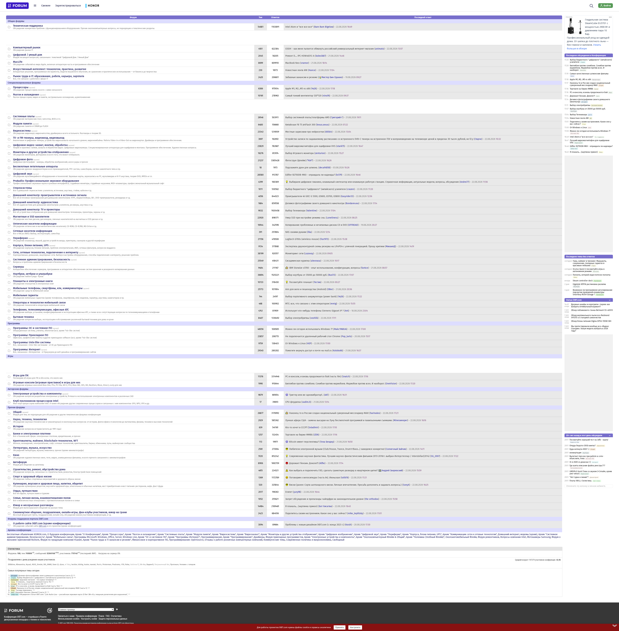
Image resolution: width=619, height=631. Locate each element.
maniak (93, 564)
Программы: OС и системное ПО (32, 328)
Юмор (13, 582)
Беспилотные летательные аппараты (35, 166)
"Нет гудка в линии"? (579, 477)
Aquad (28, 564)
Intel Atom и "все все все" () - (318, 26)
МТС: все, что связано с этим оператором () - (320, 303)
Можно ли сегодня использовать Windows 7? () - (325, 329)
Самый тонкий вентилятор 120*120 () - (317, 95)
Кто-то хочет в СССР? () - (311, 427)
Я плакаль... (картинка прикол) (584, 152)
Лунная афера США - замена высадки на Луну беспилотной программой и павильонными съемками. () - (355, 420)
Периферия (20, 238)
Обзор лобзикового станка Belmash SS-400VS (592, 310)
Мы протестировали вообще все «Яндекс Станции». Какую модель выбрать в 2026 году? (590, 328)
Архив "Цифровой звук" (366, 534)
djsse (62, 564)
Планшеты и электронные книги (33, 281)
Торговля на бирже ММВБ (581, 89)
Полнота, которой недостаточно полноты (591, 275)
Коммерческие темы (274, 539)
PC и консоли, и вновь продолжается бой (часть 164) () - (326, 376)
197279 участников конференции (542, 559)
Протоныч (174, 564)
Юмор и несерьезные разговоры (33, 505)
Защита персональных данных (112, 618)
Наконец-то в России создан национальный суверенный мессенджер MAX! (590, 84)
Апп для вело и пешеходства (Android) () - (318, 289)
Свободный (338, 539)
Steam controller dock (583, 281)
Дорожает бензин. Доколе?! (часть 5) (30, 592)
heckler (74, 564)
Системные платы (24, 116)
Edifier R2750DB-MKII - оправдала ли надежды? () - (322, 174)
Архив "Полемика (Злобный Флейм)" (425, 537)
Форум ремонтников (488, 537)
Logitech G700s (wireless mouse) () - (316, 239)
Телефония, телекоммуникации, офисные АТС (41, 309)
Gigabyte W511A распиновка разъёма (589, 284)
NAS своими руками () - (307, 232)
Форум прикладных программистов (284, 537)
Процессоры (20, 87)
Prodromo (116, 564)
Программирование (211, 537)
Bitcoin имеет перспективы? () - (321, 441)
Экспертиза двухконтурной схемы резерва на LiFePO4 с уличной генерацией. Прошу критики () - (349, 246)
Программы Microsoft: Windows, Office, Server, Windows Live (105, 537)
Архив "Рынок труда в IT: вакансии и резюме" (107, 539)
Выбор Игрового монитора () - (314, 153)
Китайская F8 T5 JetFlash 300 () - (316, 124)
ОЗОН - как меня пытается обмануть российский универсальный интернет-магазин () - (344, 48)
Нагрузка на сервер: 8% (109, 553)
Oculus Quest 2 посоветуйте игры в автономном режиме (588, 270)
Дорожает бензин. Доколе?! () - (316, 463)
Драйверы (259, 537)
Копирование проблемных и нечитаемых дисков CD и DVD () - (331, 225)
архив (31, 88)
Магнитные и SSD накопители (31, 216)
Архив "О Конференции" (88, 534)
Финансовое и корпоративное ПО (150, 539)
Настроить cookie (89, 618)
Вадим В (150, 564)
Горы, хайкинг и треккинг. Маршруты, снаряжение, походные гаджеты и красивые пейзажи (590, 263)
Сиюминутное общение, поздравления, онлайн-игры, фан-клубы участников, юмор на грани (70, 512)
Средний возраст (521, 559)
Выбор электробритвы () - (310, 318)
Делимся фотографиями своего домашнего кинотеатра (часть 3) (45, 576)
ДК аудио (14, 576)
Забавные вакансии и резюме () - (323, 77)
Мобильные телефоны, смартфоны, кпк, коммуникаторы (48, 288)
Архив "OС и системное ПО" (152, 537)
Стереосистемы (22, 187)
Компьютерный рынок (26, 47)
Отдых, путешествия (25, 490)
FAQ (107, 615)
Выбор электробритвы (580, 105)
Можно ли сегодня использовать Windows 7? (590, 131)
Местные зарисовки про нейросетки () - (318, 131)
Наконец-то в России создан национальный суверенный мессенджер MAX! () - (343, 413)
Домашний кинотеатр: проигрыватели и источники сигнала (50, 195)
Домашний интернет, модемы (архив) (517, 534)
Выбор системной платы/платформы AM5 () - (323, 117)
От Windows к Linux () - (307, 343)
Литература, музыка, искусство (32, 447)
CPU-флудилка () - (307, 402)
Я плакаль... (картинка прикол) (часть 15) (33, 582)
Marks (99, 564)
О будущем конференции (60, 534)
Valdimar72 (134, 564)
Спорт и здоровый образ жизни (32, 476)
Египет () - (302, 492)
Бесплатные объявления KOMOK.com (26, 534)
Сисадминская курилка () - (312, 260)
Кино (16, 455)
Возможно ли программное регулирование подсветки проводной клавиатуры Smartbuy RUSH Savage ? (592, 292)
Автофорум (20, 462)
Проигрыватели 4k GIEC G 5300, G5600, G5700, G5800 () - (328, 196)
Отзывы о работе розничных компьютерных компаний (233, 539)
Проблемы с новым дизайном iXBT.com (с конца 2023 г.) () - (327, 524)
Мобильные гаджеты (25, 295)
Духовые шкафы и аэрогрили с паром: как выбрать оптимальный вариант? (590, 305)
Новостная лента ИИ (579, 118)
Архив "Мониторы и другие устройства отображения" (289, 534)
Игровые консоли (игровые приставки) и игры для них (46, 382)
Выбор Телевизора (578, 114)
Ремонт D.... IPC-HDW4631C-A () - (314, 55)
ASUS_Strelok (37, 564)
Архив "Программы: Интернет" (184, 537)
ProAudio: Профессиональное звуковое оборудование (46, 180)
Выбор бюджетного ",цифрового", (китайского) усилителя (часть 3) (45, 578)
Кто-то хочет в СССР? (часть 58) (30, 584)
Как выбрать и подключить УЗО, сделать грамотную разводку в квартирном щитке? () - (355, 470)
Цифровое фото (23, 159)
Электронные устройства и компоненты (37, 393)
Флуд (13, 590)
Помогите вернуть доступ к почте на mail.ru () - (323, 350)
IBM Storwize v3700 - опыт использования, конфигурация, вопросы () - (338, 267)
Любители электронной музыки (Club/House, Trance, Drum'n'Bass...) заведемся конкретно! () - (356, 449)
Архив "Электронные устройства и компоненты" (329, 537)
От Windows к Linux (578, 127)
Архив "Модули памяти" (198, 534)
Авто (12, 592)
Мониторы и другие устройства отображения (41, 152)
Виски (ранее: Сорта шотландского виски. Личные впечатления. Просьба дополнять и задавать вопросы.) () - (358, 484)
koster (86, 564)
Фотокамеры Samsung (538, 537)
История (18, 426)
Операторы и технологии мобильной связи (39, 302)
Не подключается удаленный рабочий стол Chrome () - (327, 336)
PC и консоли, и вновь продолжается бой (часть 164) (38, 586)
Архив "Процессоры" (113, 534)
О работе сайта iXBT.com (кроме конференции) (41, 523)
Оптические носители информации (35, 223)
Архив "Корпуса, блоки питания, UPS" (422, 534)
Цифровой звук (22, 173)
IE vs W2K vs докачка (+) (580, 462)
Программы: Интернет (26, 349)
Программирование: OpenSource (186, 539)
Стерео (13, 578)
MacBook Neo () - (306, 63)
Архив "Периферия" (390, 534)
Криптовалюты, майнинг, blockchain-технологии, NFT (45, 440)
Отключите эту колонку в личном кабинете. (586, 486)
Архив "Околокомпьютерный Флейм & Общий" (380, 537)
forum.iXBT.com (119, 623)
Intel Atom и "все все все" (581, 137)
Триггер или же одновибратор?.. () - (318, 395)
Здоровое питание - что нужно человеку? (37, 580)
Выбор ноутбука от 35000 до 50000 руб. (588, 109)
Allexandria (20, 564)
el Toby (67, 564)
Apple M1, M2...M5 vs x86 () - (310, 88)
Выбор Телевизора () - (310, 210)
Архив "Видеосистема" (224, 534)
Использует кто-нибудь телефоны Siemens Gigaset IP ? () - (326, 310)
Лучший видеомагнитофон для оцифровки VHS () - (324, 146)
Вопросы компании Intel (513, 537)
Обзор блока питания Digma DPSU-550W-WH (591, 321)
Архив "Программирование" (238, 537)
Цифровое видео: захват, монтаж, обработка (40, 145)
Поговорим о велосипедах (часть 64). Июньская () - (328, 477)
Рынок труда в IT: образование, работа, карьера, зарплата (48, 76)
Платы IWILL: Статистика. (581, 481)
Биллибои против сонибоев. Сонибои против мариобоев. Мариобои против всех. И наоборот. (590, 67)
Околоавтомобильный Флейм (461, 537)
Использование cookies (68, 618)
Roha (127, 564)
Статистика (116, 615)
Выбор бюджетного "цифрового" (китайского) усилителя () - (329, 189)
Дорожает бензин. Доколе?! (582, 96)
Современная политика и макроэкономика (308, 539)
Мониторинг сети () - (309, 253)
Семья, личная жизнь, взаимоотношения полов (42, 497)
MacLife (17, 61)
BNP (93, 553)
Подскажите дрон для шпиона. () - (317, 167)
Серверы (18, 266)
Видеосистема (22, 130)
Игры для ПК (21, 375)
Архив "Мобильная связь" (59, 537)
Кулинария (14, 580)
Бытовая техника (23, 316)
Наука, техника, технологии (30, 419)
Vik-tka (143, 564)
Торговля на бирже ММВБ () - (311, 434)
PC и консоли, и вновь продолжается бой (589, 92)
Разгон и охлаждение (26, 94)
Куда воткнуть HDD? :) (579, 449)
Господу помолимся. (24, 590)
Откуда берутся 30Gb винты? (583, 445)
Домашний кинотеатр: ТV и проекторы (36, 209)
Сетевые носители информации (32, 230)
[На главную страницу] (17, 5)
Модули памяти (22, 123)
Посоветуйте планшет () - (314, 282)
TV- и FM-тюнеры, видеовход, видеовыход (38, 137)
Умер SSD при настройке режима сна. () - (321, 217)
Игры (13, 586)
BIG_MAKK (48, 564)
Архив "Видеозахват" (248, 534)
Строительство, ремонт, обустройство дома (39, 469)
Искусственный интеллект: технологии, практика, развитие (49, 69)
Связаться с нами (66, 615)
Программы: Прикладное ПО (30, 335)
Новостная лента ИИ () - (309, 70)
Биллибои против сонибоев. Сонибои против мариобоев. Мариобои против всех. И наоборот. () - (350, 383)
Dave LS (56, 564)
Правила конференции (86, 615)
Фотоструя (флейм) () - (308, 160)
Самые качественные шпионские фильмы (589, 74)
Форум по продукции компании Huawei (61, 539)
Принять (339, 627)
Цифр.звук (14, 594)
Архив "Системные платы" (171, 534)
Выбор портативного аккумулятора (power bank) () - (323, 296)
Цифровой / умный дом (27, 54)
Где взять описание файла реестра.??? (587, 465)
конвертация (576, 453)
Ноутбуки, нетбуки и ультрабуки (32, 273)
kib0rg (80, 564)
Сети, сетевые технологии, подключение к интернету (45, 252)
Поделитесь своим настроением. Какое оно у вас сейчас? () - (333, 513)
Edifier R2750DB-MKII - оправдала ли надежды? (591, 146)
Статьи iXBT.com (574, 300)
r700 (122, 564)
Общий (17, 412)
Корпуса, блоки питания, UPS (31, 245)
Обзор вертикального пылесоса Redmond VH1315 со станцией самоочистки (590, 316)
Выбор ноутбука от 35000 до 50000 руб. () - (319, 275)
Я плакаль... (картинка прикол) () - (318, 506)
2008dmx (11, 564)
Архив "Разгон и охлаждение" (140, 534)
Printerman (107, 564)
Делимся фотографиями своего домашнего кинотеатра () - (331, 203)
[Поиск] (591, 5)
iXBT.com (42, 526)
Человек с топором (187, 564)
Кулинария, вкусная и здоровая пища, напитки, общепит (48, 483)
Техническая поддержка (28, 25)
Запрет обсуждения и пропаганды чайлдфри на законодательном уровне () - (341, 499)
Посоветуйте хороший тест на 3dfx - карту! (589, 440)
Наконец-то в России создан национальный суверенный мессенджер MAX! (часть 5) (52, 588)
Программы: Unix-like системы (32, 342)
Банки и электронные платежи (32, 433)
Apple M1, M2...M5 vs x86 (580, 79)
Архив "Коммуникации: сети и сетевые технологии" (470, 534)
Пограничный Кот (161, 564)
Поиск (101, 615)
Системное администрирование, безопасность (41, 259)
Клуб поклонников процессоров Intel (35, 400)
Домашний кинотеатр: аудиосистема (35, 202)
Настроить (355, 627)
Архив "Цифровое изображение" (335, 534)
